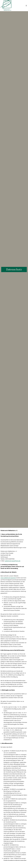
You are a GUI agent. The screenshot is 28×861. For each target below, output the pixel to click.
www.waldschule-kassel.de (8, 578)
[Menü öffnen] (26, 5)
